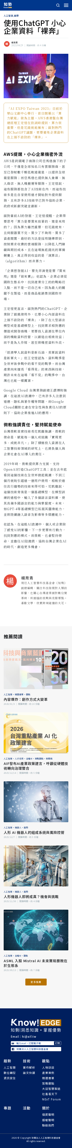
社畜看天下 (49, 1094)
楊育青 (14, 42)
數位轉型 (10, 1073)
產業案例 (48, 1073)
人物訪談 (48, 1067)
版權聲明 (48, 1120)
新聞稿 (49, 758)
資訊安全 (10, 1078)
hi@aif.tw (29, 1036)
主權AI (29, 758)
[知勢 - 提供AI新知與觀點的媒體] (36, 1025)
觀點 (28, 694)
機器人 (18, 827)
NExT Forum (51, 1099)
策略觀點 (39, 758)
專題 (7, 1107)
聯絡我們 (48, 1125)
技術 (27, 1060)
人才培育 (19, 758)
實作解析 (29, 1067)
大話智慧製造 (51, 1088)
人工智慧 (8, 15)
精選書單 (19, 694)
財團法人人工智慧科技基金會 (32, 1049)
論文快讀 (29, 1073)
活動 (27, 1107)
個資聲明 (48, 1114)
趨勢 (16, 15)
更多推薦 (36, 982)
